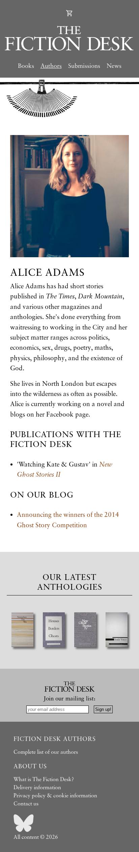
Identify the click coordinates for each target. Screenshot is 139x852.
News (114, 65)
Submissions (84, 65)
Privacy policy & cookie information (55, 795)
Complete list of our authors (45, 751)
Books (26, 65)
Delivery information (37, 787)
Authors (51, 65)
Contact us (25, 803)
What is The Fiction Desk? (43, 779)
